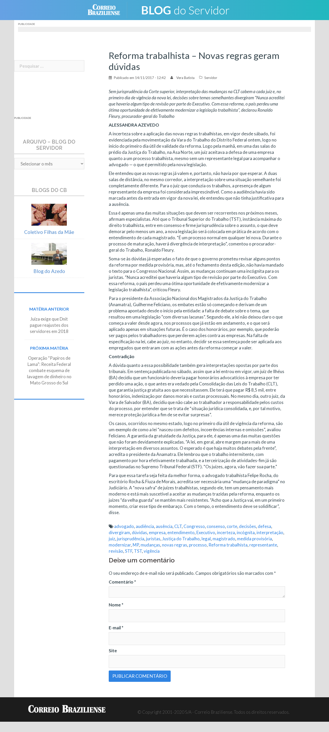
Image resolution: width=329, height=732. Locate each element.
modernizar (120, 545)
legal (206, 538)
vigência (152, 551)
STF (128, 551)
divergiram (119, 532)
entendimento (181, 532)
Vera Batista (185, 78)
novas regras (174, 545)
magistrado (224, 538)
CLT (178, 526)
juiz (112, 538)
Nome (116, 604)
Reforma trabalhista (228, 545)
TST (138, 551)
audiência (145, 526)
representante (263, 545)
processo (198, 545)
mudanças (150, 545)
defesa (264, 526)
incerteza (226, 532)
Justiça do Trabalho (181, 538)
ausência (164, 526)
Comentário (122, 582)
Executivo (205, 532)
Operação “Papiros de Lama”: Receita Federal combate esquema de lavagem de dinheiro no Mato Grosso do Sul (49, 370)
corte (232, 526)
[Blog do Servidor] (185, 9)
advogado (124, 526)
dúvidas (139, 532)
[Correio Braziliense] (108, 9)
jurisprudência (130, 538)
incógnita (246, 532)
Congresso (194, 526)
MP (136, 545)
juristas (153, 538)
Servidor (210, 78)
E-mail (116, 627)
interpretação (270, 532)
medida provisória (254, 538)
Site (113, 650)
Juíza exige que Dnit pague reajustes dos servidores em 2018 (49, 325)
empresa (157, 532)
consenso (216, 526)
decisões (247, 526)
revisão (116, 551)
